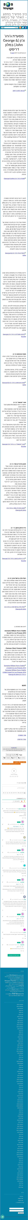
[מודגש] (4, 793)
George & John (11, 755)
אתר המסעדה (22, 735)
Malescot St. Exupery (19, 979)
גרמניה (22, 988)
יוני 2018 (20, 1112)
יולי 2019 (20, 1085)
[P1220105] (14, 186)
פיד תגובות (20, 1200)
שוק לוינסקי (11, 995)
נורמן (6, 989)
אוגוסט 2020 (19, 1063)
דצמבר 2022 (19, 1020)
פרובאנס (21, 994)
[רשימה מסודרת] (11, 793)
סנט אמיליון (14, 991)
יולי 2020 (20, 1065)
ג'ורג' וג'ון (22, 758)
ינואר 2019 (20, 1097)
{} (20, 792)
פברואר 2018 (19, 1120)
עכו (11, 991)
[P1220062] (14, 342)
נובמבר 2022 (19, 1022)
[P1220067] (14, 673)
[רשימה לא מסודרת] (13, 793)
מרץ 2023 (20, 1014)
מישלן (13, 990)
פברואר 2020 (19, 1071)
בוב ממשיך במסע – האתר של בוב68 (14, 16)
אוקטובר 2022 (19, 1024)
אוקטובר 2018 (19, 1104)
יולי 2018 (20, 1110)
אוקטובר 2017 (19, 1128)
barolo (8, 975)
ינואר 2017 (20, 1146)
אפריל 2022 (20, 1037)
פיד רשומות (20, 1198)
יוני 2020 (20, 1067)
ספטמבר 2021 (19, 1051)
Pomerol (18, 980)
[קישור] (19, 793)
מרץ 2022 (20, 1039)
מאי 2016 (20, 1162)
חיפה (13, 988)
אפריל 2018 (20, 1116)
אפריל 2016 (20, 1164)
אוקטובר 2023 (19, 1004)
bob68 (12, 53)
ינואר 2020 (20, 1073)
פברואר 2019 (19, 1095)
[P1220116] (14, 747)
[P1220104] (14, 615)
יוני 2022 (20, 1032)
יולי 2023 (20, 1010)
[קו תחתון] (7, 793)
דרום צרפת (17, 988)
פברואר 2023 (19, 1016)
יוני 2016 (20, 1160)
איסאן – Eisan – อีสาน (19, 762)
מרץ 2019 (20, 1093)
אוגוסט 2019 (19, 1083)
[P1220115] (14, 98)
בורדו (10, 986)
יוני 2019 (20, 1087)
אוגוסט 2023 (19, 1008)
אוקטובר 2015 (19, 1177)
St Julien (21, 984)
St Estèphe (15, 984)
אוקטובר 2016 (19, 1152)
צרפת (15, 993)
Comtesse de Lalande (13, 976)
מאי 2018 (20, 1114)
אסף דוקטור (15, 986)
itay (18, 854)
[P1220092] (14, 566)
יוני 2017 (20, 1136)
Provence (10, 982)
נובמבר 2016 (19, 1150)
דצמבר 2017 (19, 1124)
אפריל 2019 (20, 1091)
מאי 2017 (20, 1138)
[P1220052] (14, 261)
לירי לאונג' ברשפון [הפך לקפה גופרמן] (11, 763)
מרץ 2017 (20, 1142)
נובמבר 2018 (19, 1101)
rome (14, 982)
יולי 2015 (20, 1183)
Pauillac (13, 980)
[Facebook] (25, 28)
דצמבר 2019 (19, 1075)
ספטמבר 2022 (19, 1026)
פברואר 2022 (19, 1041)
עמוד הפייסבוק (21, 739)
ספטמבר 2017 (19, 1130)
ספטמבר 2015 (19, 1179)
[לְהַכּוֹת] (9, 793)
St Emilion (21, 982)
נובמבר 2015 (19, 1175)
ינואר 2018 (20, 1122)
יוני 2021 (20, 1057)
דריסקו (14, 758)
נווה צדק (9, 989)
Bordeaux (13, 975)
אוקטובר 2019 (19, 1079)
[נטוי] (6, 793)
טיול (9, 988)
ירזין (20, 989)
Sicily (17, 982)
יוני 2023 (20, 1012)
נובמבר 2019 (19, 1077)
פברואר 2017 (19, 1144)
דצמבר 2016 (19, 1148)
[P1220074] (14, 390)
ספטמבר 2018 (19, 1106)
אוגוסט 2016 (19, 1156)
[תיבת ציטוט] (15, 793)
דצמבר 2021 (19, 1045)
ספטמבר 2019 (19, 1081)
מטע (18, 918)
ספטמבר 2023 (19, 1006)
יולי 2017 (20, 1134)
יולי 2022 (20, 1030)
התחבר (21, 1196)
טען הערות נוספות (14, 955)
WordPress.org (20, 1202)
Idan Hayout (16, 826)
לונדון (17, 989)
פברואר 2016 (19, 1168)
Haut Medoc (21, 976)
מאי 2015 (20, 1187)
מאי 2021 (20, 1059)
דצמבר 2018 (19, 1099)
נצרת (23, 991)
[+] (22, 792)
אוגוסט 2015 (19, 1181)
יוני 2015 (20, 1185)
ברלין (7, 986)
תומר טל (7, 758)
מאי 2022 (20, 1034)
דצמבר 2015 (19, 1173)
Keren (17, 884)
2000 (23, 975)
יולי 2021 (20, 1055)
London (17, 977)
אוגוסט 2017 (19, 1132)
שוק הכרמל (17, 995)
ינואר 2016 (20, 1171)
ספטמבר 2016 (19, 1154)
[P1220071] (14, 452)
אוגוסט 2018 (19, 1108)
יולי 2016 (20, 1158)
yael (18, 946)
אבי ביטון (11, 984)
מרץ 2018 (20, 1118)
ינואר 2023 (20, 1018)
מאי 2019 (20, 1089)
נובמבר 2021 (19, 1047)
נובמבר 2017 (19, 1126)
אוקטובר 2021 (19, 1049)
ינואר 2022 (20, 1043)
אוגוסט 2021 (19, 1053)
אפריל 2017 (20, 1140)
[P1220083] (14, 516)
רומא (10, 993)
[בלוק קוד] (17, 793)
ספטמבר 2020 (19, 1061)
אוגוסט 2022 (19, 1028)
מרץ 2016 (20, 1166)
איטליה (21, 986)
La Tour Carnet (11, 977)
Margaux (8, 980)
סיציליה (19, 991)
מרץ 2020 (20, 1069)
